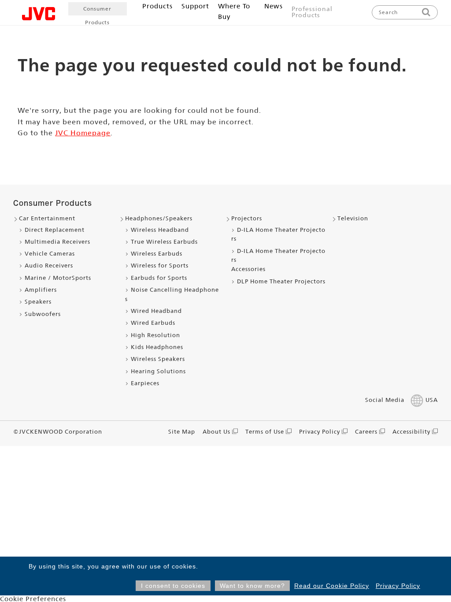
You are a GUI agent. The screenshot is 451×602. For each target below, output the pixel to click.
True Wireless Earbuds (164, 241)
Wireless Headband (160, 230)
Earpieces (145, 383)
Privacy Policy (398, 585)
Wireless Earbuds (156, 253)
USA (431, 400)
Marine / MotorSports (58, 278)
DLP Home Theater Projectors (281, 281)
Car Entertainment (47, 218)
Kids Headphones (157, 347)
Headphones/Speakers (158, 218)
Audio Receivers (49, 265)
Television (352, 218)
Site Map (181, 431)
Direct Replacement (55, 230)
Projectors (246, 218)
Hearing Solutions (158, 371)
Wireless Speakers (158, 359)
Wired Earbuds (153, 323)
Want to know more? (252, 585)
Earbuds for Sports (159, 278)
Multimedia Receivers (57, 241)
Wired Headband (156, 311)
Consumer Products (97, 10)
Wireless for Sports (160, 265)
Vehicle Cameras (50, 253)
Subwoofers (43, 314)
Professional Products (312, 12)
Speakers (38, 301)
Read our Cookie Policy (331, 585)
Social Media (384, 400)
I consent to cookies (173, 585)
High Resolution (155, 335)
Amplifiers (41, 289)
